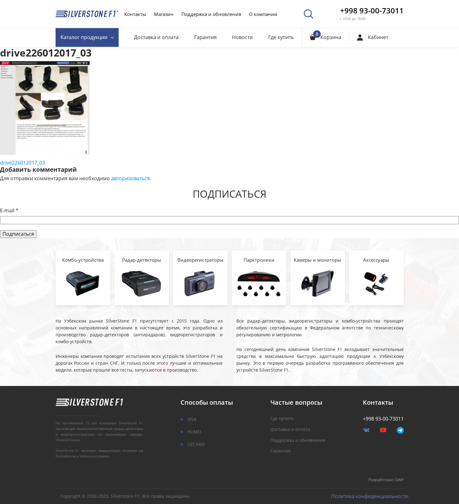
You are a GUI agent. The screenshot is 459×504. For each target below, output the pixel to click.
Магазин (164, 14)
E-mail (9, 211)
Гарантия (205, 37)
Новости (242, 37)
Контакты (135, 14)
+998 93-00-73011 (372, 10)
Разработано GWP (386, 479)
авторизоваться (130, 178)
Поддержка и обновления (211, 14)
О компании (263, 14)
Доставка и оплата (156, 37)
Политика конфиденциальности (369, 496)
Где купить (281, 37)
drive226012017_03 (22, 162)
